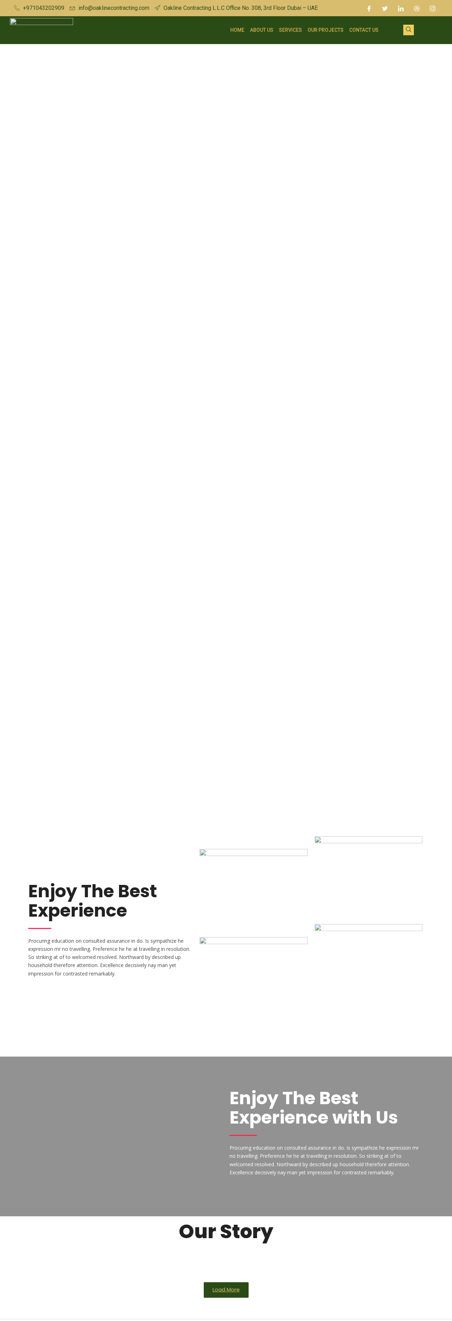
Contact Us (364, 30)
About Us (261, 30)
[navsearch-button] (408, 30)
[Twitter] (385, 8)
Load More (226, 1289)
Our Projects (326, 30)
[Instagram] (432, 8)
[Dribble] (416, 8)
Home (237, 30)
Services (290, 30)
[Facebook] (369, 8)
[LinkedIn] (401, 8)
